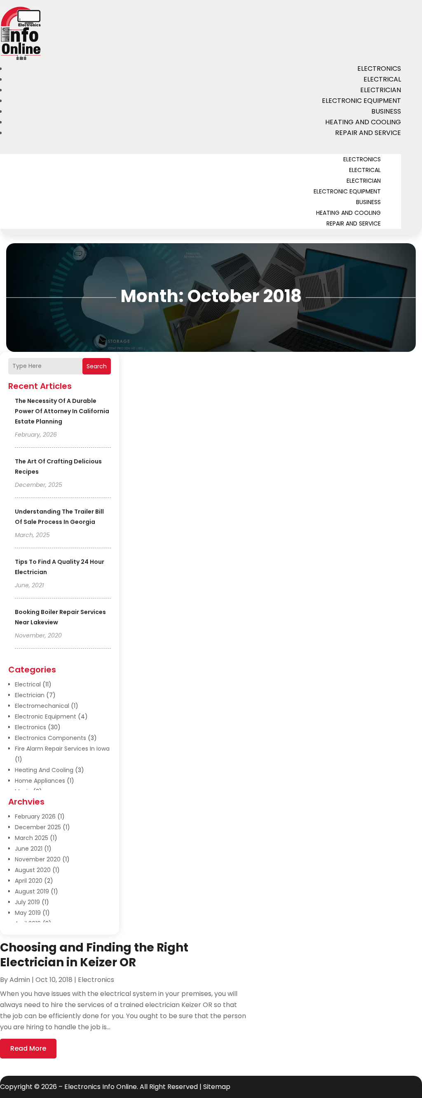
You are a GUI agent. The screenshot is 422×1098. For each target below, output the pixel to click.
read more (28, 1048)
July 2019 (27, 902)
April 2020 (28, 881)
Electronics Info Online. (101, 1086)
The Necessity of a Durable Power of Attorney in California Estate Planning (62, 411)
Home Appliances (40, 781)
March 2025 (31, 838)
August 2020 (33, 870)
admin (19, 979)
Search (97, 366)
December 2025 (38, 827)
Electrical (382, 79)
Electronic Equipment (361, 100)
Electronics (379, 68)
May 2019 (28, 913)
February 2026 (35, 816)
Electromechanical (42, 706)
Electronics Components (50, 738)
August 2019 (32, 891)
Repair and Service (368, 132)
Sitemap (216, 1086)
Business (386, 111)
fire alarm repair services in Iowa (62, 748)
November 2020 (38, 859)
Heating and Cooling (363, 122)
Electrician (380, 90)
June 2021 (28, 848)
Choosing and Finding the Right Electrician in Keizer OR (94, 955)
